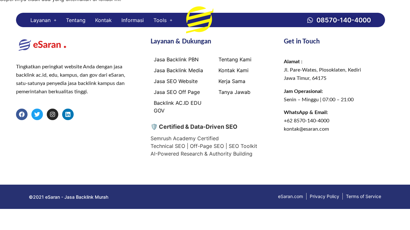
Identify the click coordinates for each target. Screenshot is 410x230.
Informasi (132, 20)
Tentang (76, 20)
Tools (160, 20)
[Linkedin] (68, 114)
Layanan (40, 20)
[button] (43, 20)
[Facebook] (22, 114)
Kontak (103, 20)
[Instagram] (52, 114)
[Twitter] (37, 114)
